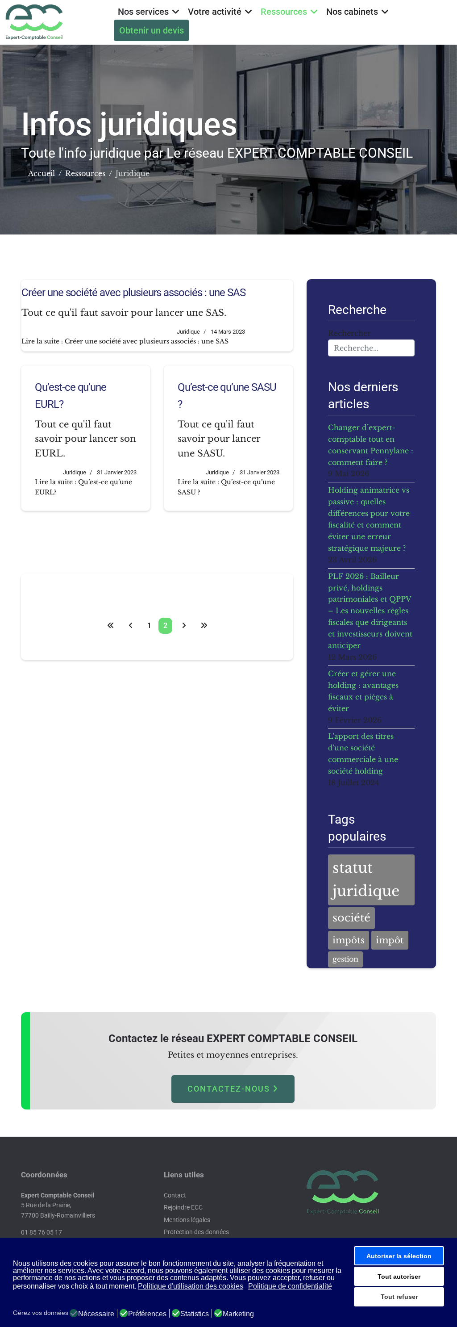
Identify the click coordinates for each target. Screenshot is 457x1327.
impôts (348, 940)
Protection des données (196, 1231)
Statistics (194, 1314)
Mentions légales (187, 1219)
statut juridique (365, 879)
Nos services (143, 11)
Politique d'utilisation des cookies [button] (190, 1286)
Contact (175, 1195)
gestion (345, 958)
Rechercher (349, 333)
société (351, 917)
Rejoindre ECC (183, 1207)
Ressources (284, 11)
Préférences (147, 1314)
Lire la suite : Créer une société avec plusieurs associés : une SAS (124, 341)
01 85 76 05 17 (41, 1232)
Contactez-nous (230, 1088)
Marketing (238, 1314)
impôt (390, 940)
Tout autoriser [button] (399, 1276)
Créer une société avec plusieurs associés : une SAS (133, 292)
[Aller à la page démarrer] (110, 626)
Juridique (188, 331)
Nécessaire (96, 1314)
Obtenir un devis (151, 30)
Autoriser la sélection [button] (399, 1256)
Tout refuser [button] (399, 1296)
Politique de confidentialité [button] (290, 1286)
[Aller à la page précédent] (131, 626)
